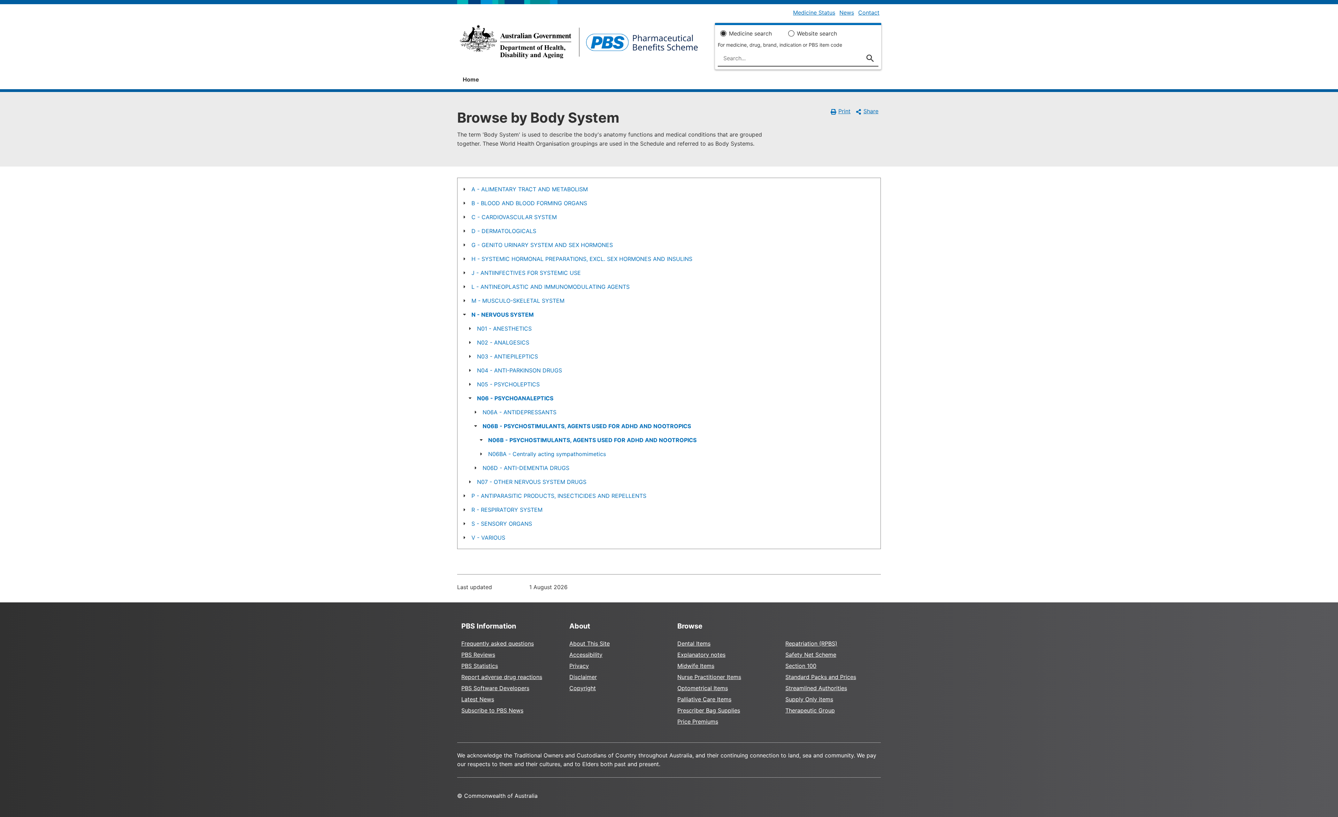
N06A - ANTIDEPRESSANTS (519, 412)
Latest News (477, 699)
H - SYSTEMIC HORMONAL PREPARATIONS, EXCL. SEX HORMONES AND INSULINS (581, 258)
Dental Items (693, 643)
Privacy (579, 665)
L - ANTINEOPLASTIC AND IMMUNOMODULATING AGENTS (550, 286)
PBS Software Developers (495, 688)
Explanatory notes (701, 654)
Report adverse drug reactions (501, 676)
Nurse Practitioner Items (709, 676)
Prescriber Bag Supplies (708, 710)
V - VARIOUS (488, 537)
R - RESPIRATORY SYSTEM (507, 509)
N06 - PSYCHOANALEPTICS (515, 398)
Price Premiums (697, 721)
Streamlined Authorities (816, 688)
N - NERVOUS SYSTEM (502, 314)
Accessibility (585, 654)
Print (844, 111)
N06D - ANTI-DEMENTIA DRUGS (526, 467)
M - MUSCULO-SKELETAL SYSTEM (517, 300)
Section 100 (800, 665)
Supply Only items (809, 699)
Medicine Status (814, 12)
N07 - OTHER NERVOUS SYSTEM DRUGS (531, 481)
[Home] (579, 44)
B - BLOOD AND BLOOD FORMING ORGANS (529, 203)
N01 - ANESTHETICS (504, 328)
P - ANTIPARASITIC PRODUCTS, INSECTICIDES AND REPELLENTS (558, 495)
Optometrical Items (702, 688)
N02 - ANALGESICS (503, 342)
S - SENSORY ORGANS (501, 523)
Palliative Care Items (704, 699)
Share (870, 111)
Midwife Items (695, 665)
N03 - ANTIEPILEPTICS (507, 356)
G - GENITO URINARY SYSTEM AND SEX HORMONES (542, 244)
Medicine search (750, 33)
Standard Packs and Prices (820, 676)
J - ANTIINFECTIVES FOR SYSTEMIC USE (526, 272)
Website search (817, 33)
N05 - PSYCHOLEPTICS (508, 384)
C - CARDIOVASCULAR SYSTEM (514, 217)
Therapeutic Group (810, 710)
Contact (868, 12)
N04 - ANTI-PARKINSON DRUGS (519, 370)
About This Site (589, 643)
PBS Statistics (479, 665)
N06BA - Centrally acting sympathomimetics (547, 453)
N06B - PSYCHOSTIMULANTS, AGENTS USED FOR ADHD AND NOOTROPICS (587, 426)
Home (471, 79)
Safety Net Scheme (810, 654)
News (846, 12)
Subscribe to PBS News (492, 710)
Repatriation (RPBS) (811, 643)
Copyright (582, 688)
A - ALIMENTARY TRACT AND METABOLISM (529, 189)
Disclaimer (583, 676)
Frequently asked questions (497, 643)
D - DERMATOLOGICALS (503, 231)
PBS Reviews (478, 654)
